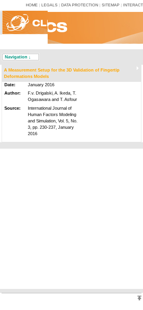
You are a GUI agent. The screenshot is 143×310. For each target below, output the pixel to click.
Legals (49, 5)
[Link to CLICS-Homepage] (27, 37)
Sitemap (111, 5)
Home (32, 5)
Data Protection (79, 5)
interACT (133, 5)
